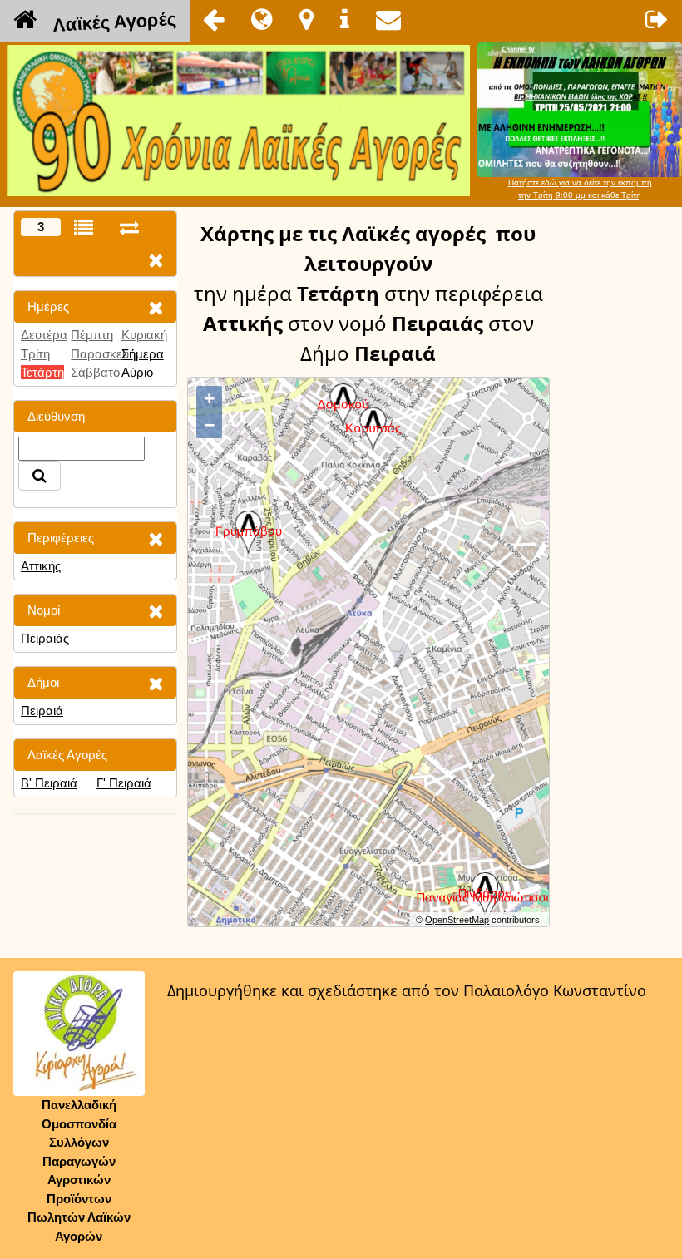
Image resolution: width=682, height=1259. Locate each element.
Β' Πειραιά (49, 783)
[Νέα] (262, 19)
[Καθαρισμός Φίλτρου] (155, 307)
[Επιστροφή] (214, 19)
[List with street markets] (83, 227)
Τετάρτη (42, 372)
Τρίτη (35, 354)
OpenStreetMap (457, 920)
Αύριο (137, 372)
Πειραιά (42, 711)
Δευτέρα (44, 335)
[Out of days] (129, 227)
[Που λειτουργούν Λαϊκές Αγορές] (306, 19)
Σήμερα (142, 354)
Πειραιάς (45, 638)
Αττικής (41, 566)
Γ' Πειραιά (123, 783)
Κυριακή (144, 335)
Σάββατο (95, 372)
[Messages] (388, 19)
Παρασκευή (103, 354)
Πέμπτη (92, 335)
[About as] (345, 19)
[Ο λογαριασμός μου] (657, 19)
